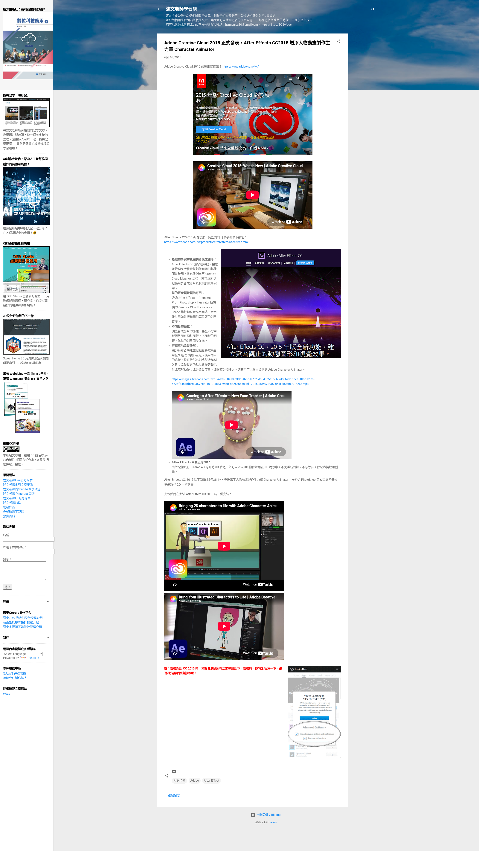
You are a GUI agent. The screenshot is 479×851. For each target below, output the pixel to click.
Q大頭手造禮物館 (14, 673)
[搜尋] (373, 10)
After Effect (211, 780)
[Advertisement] (363, 89)
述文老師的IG (12, 502)
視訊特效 (179, 780)
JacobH (273, 822)
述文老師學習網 (181, 9)
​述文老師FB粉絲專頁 (16, 498)
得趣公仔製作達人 (15, 678)
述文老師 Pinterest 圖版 (19, 493)
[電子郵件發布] (174, 773)
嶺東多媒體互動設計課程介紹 (22, 627)
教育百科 (9, 516)
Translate (33, 658)
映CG (6, 694)
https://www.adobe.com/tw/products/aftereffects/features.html (206, 242)
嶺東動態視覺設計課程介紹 (21, 622)
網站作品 (9, 507)
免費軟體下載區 (13, 511)
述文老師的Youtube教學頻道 (21, 489)
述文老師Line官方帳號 (18, 480)
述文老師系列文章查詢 (18, 484)
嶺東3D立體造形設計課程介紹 (23, 618)
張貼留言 (174, 795)
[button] (338, 42)
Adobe (194, 780)
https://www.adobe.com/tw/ (240, 66)
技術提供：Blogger (268, 815)
